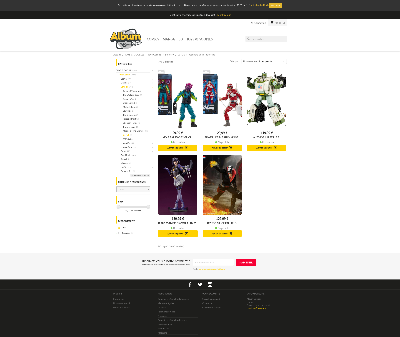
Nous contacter (165, 324)
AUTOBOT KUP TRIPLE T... (266, 137)
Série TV (127, 86)
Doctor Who (129, 99)
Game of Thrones (132, 91)
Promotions (118, 298)
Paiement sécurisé (166, 311)
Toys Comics (127, 74)
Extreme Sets (128, 171)
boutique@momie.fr (256, 308)
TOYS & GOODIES (200, 39)
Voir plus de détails (260, 5)
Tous (124, 227)
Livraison (162, 307)
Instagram (210, 284)
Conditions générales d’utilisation (173, 298)
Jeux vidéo (127, 143)
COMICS (153, 39)
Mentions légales (166, 303)
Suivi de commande (211, 298)
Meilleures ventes (121, 307)
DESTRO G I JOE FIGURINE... (222, 223)
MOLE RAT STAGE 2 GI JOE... (178, 137)
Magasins (162, 332)
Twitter (200, 284)
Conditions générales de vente (172, 320)
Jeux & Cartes (128, 147)
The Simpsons (130, 114)
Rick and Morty (131, 118)
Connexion (207, 303)
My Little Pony (130, 107)
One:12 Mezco (128, 155)
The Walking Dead (132, 94)
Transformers (130, 127)
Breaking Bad (130, 102)
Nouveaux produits (122, 303)
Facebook (190, 284)
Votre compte (211, 293)
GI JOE (127, 134)
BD (181, 39)
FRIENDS (128, 139)
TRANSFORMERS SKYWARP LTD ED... (178, 223)
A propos (162, 315)
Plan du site (163, 328)
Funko (125, 151)
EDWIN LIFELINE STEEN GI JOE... (222, 137)
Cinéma (126, 82)
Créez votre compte (211, 307)
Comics (126, 78)
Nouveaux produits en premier (264, 61)
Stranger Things (131, 122)
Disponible (127, 233)
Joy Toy (126, 167)
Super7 (125, 159)
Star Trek (128, 110)
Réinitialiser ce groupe (141, 175)
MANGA (169, 39)
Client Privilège (223, 14)
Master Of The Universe (135, 130)
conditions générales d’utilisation (212, 269)
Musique (126, 163)
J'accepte (275, 5)
